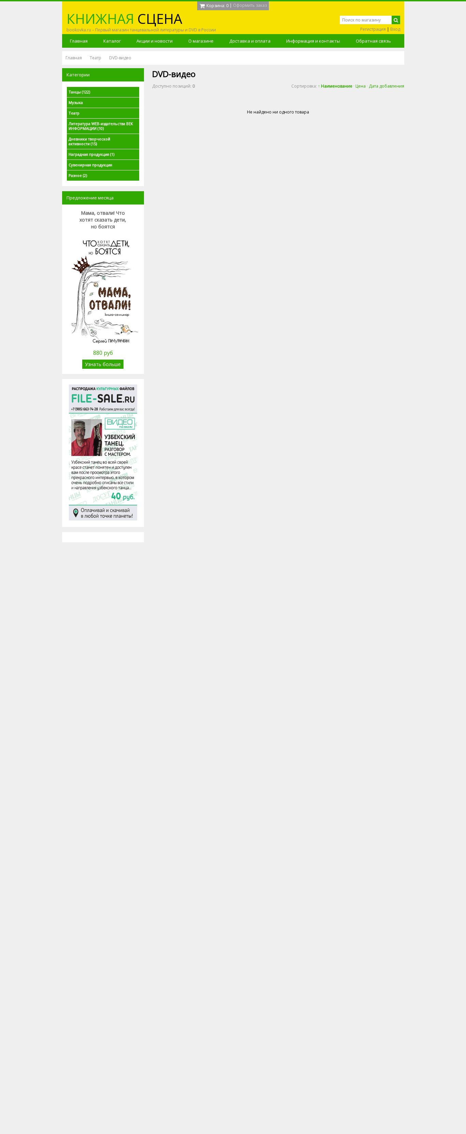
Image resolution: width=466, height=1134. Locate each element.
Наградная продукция (91, 154)
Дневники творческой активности (89, 141)
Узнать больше (103, 364)
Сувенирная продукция (90, 164)
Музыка (76, 102)
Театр (74, 113)
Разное (78, 175)
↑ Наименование (335, 86)
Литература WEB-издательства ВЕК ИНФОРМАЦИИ (101, 126)
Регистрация (373, 29)
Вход (395, 29)
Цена (360, 86)
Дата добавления (386, 86)
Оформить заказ (250, 5)
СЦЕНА (124, 18)
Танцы (79, 91)
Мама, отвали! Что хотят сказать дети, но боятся (102, 220)
